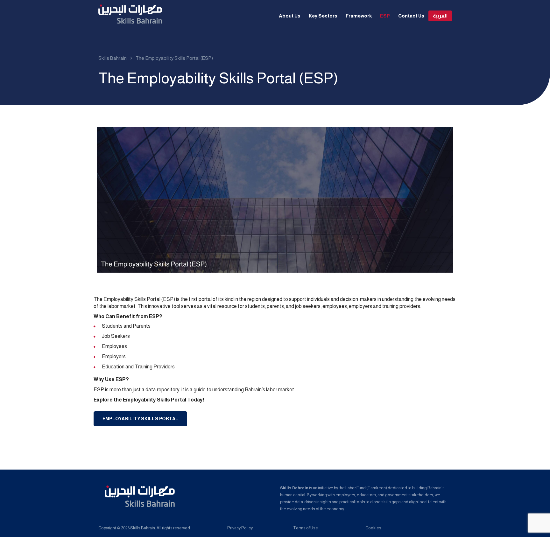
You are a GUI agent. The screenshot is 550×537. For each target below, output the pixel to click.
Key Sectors (323, 15)
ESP (385, 15)
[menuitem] (440, 15)
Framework (359, 15)
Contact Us (411, 15)
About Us (289, 15)
